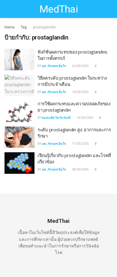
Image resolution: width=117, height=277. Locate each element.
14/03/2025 (84, 117)
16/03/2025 (80, 92)
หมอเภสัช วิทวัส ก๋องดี (56, 117)
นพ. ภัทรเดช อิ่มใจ (54, 66)
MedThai (58, 9)
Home (9, 27)
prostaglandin (44, 27)
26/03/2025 (80, 66)
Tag (24, 27)
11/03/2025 (80, 143)
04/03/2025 (80, 169)
